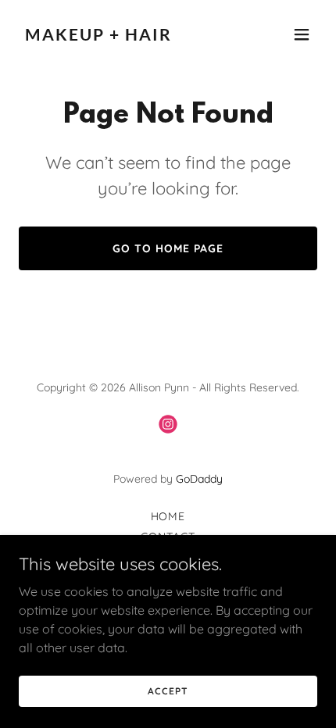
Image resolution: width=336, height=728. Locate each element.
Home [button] (168, 516)
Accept (168, 691)
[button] (301, 34)
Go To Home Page (168, 248)
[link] (123, 36)
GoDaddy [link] (199, 479)
